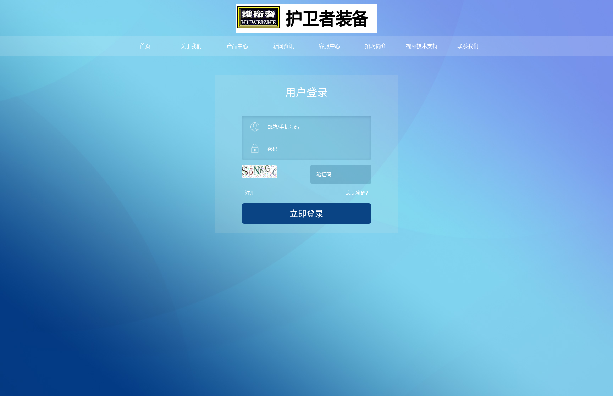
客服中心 (329, 45)
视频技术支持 (422, 45)
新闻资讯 (283, 45)
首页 (145, 45)
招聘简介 (375, 45)
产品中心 (237, 45)
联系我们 (468, 45)
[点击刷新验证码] (259, 171)
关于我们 (191, 45)
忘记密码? (357, 192)
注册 (250, 192)
